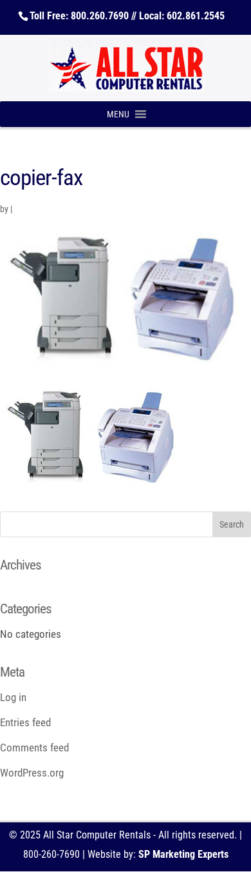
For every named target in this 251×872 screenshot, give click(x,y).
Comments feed (34, 747)
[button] (118, 114)
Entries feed (25, 722)
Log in (13, 697)
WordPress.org (32, 772)
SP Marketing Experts (183, 854)
